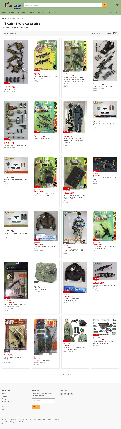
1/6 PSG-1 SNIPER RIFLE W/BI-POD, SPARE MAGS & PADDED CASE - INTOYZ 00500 (74, 197)
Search (20, 419)
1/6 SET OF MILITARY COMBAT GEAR (15, 145)
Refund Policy (37, 419)
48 (102, 33)
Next (68, 374)
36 (99, 33)
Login (110, 12)
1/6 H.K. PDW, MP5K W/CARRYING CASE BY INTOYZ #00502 (44, 194)
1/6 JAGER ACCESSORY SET (42, 361)
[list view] (116, 33)
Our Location (13, 419)
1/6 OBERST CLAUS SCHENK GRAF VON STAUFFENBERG (74, 348)
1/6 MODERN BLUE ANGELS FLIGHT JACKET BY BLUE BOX (74, 299)
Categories (20, 12)
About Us (40, 12)
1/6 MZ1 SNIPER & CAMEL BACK (102, 87)
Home (4, 12)
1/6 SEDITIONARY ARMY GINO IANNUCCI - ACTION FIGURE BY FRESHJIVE (73, 140)
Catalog (11, 12)
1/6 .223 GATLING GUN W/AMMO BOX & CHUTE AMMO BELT (104, 247)
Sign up (35, 407)
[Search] (104, 5)
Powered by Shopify (7, 424)
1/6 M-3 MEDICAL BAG (40, 289)
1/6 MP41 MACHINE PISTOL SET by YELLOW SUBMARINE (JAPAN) (15, 305)
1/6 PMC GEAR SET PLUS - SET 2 (73, 250)
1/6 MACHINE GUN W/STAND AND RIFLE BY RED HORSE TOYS (103, 342)
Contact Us (31, 12)
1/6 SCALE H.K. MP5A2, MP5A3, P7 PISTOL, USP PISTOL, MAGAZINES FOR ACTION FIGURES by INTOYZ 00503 (74, 80)
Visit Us (48, 12)
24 (97, 33)
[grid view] (114, 33)
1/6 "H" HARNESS (9, 89)
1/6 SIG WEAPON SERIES (41, 138)
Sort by (6, 33)
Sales (55, 12)
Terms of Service (57, 419)
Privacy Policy (28, 419)
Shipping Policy (47, 419)
